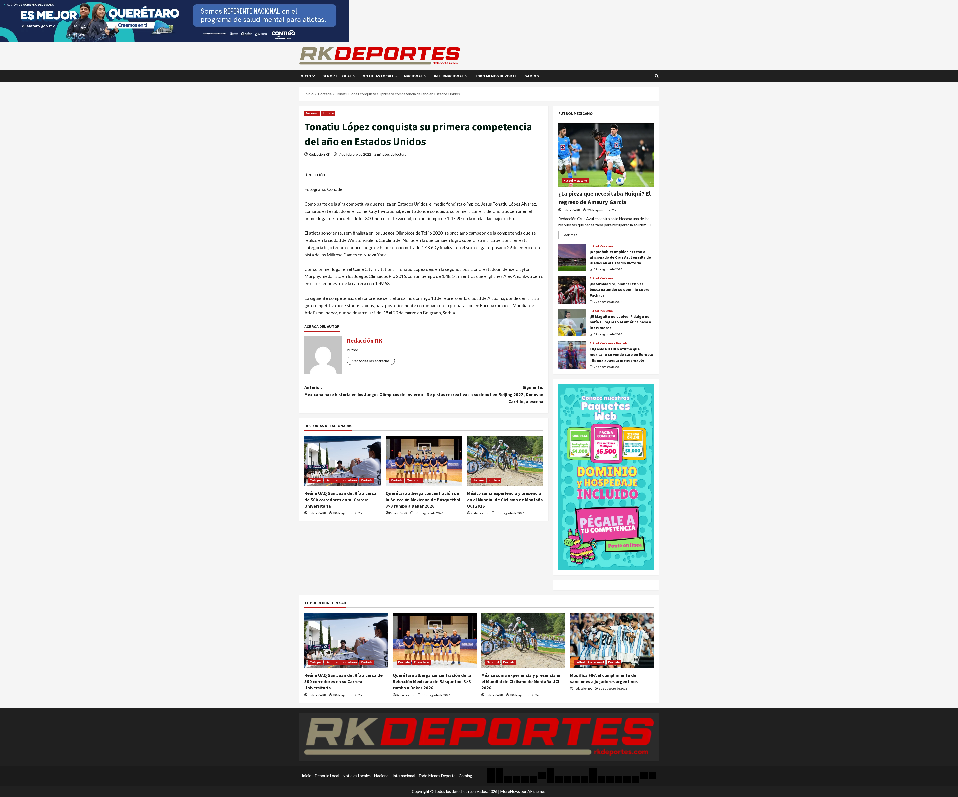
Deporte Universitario (341, 480)
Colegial (315, 480)
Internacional (449, 75)
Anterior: (363, 390)
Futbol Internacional (589, 662)
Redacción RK (319, 154)
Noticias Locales (380, 75)
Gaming (531, 75)
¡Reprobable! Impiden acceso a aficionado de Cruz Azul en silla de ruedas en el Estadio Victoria (572, 257)
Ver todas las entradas (371, 360)
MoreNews (510, 791)
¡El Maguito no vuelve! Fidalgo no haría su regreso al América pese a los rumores (572, 322)
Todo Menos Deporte (496, 75)
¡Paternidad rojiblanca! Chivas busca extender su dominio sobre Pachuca (572, 290)
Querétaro (414, 480)
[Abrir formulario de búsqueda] (657, 76)
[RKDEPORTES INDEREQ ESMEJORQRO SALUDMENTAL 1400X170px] (174, 20)
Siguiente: (485, 394)
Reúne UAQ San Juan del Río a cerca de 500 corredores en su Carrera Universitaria (340, 499)
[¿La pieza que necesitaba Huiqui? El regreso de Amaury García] (606, 155)
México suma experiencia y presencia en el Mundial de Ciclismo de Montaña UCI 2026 (505, 499)
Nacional (413, 75)
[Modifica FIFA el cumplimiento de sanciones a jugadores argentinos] (612, 640)
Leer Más (571, 235)
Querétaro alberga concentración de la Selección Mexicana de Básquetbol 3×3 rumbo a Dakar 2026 (423, 499)
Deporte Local (337, 75)
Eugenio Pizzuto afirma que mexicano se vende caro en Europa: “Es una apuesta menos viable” (572, 355)
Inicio (305, 75)
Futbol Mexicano (575, 180)
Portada (328, 113)
